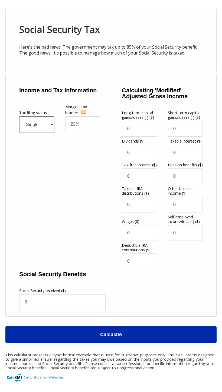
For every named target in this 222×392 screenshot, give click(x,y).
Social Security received (42, 290)
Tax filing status (33, 112)
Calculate (111, 334)
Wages (130, 221)
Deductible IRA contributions (136, 247)
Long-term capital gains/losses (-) (138, 115)
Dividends (133, 141)
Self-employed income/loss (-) (184, 219)
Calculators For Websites (44, 377)
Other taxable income (180, 191)
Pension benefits (185, 164)
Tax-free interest (139, 164)
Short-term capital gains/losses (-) (184, 115)
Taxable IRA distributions (135, 191)
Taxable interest (185, 141)
